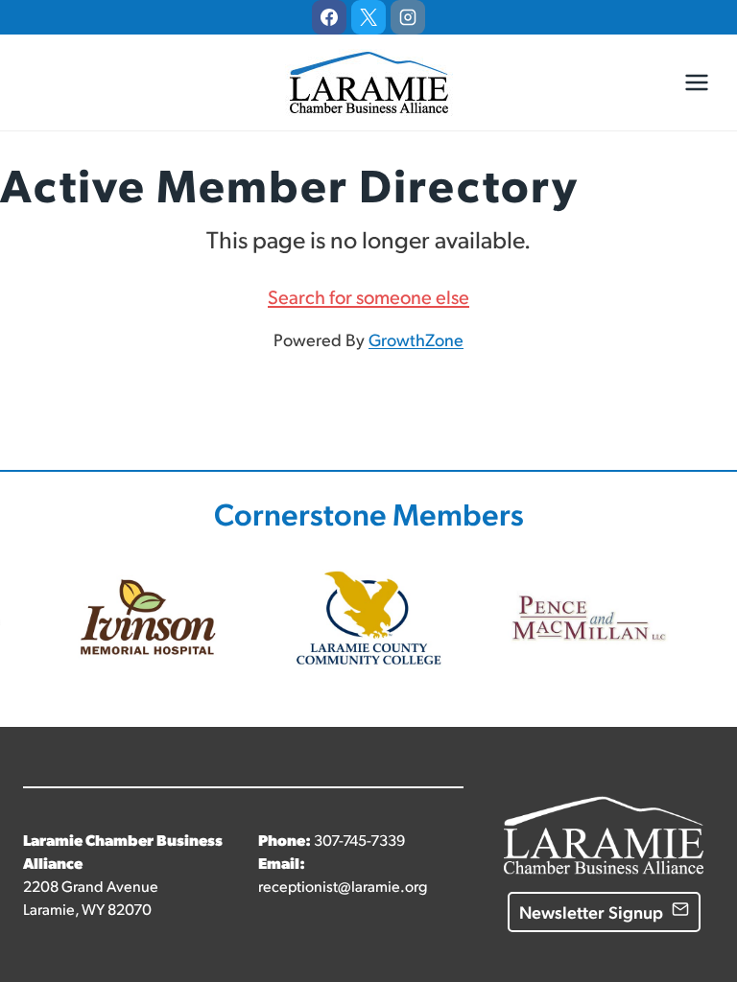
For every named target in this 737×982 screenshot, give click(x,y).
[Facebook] (329, 17)
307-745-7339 (359, 840)
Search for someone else (368, 296)
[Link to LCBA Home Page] (603, 812)
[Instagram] (408, 17)
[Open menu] (696, 82)
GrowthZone (416, 339)
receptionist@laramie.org (342, 886)
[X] (368, 17)
